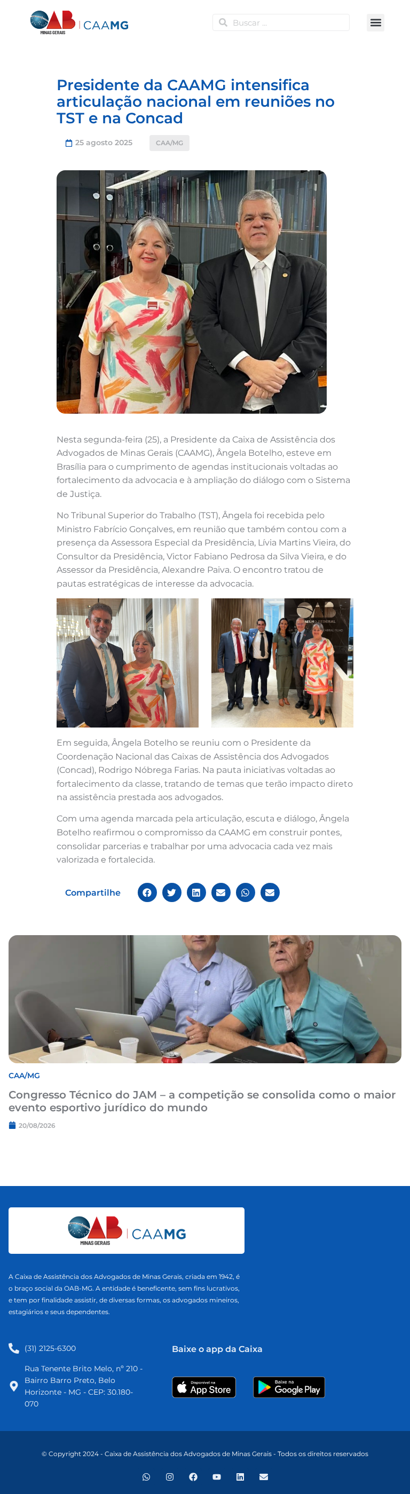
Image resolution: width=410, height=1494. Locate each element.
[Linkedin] (240, 1476)
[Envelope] (263, 1476)
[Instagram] (169, 1476)
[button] (375, 22)
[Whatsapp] (146, 1476)
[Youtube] (216, 1476)
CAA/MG (169, 143)
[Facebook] (193, 1476)
